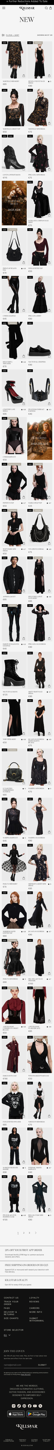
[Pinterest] (24, 1406)
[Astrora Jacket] (14, 575)
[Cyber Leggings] (14, 294)
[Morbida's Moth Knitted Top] (14, 910)
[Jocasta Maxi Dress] (39, 910)
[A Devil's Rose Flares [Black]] (39, 1005)
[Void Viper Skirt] (14, 718)
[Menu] (4, 8)
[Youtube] (35, 1406)
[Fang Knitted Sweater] (14, 1100)
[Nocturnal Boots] (14, 670)
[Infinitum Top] (14, 481)
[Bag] (50, 8)
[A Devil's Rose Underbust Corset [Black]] (14, 1005)
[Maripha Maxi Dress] (39, 816)
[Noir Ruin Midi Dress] (39, 1100)
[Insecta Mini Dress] (14, 957)
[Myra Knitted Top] (39, 247)
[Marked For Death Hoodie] (14, 1146)
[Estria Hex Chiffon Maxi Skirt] (39, 199)
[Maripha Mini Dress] (39, 767)
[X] (40, 1406)
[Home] (27, 8)
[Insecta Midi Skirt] (14, 862)
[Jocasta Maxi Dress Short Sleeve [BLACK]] (39, 718)
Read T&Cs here (25, 1374)
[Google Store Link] (37, 1414)
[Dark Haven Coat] (14, 1054)
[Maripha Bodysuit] (14, 816)
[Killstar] (27, 1426)
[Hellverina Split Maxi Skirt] (39, 575)
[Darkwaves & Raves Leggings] (14, 623)
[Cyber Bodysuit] (14, 435)
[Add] (23, 75)
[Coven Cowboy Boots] (14, 153)
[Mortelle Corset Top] (14, 107)
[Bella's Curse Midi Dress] (39, 1194)
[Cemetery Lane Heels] (14, 388)
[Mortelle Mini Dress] (39, 107)
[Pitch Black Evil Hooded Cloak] (14, 1194)
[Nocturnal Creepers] (39, 340)
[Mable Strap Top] (39, 481)
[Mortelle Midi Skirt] (14, 60)
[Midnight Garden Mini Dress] (39, 862)
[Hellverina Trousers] (14, 340)
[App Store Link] (16, 1414)
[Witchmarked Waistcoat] (39, 1054)
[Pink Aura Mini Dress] (39, 153)
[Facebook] (30, 1406)
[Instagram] (13, 1406)
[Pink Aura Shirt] (39, 294)
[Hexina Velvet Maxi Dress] (39, 60)
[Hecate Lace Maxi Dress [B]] (39, 957)
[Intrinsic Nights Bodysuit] (39, 1146)
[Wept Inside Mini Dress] (14, 527)
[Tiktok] (19, 1406)
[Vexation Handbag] (39, 527)
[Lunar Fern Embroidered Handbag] (14, 767)
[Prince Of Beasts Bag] (14, 247)
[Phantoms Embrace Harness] (39, 388)
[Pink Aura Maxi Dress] (39, 623)
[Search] (46, 8)
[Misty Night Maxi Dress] (39, 670)
